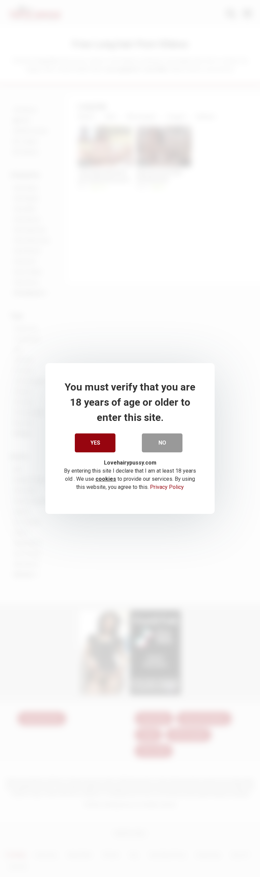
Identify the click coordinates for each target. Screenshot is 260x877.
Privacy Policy (167, 487)
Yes (95, 443)
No (162, 443)
